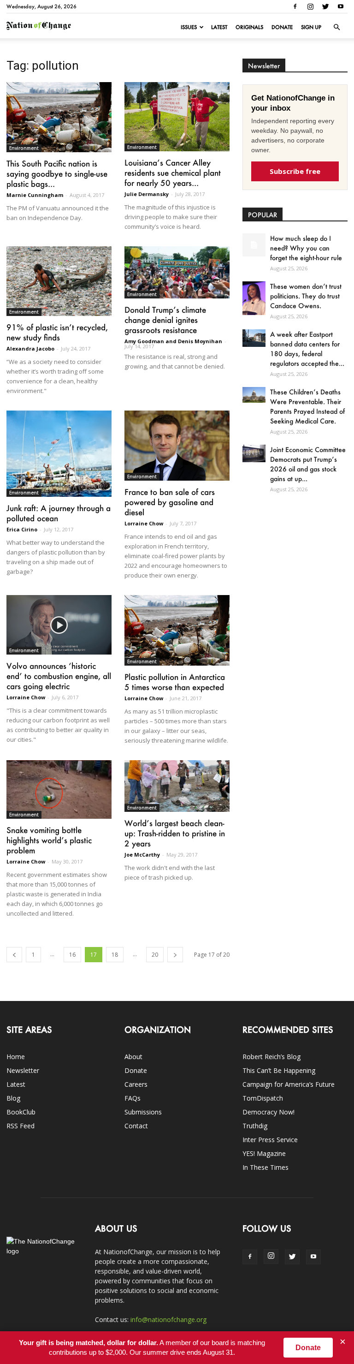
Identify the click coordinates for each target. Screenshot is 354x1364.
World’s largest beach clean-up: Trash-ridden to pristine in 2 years (174, 833)
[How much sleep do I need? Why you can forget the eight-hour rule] (254, 244)
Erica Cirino (21, 529)
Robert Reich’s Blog (271, 1056)
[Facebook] (295, 6)
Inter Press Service (270, 1139)
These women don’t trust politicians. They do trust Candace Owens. (306, 296)
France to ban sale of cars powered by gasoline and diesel (169, 502)
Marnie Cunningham (34, 194)
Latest (219, 27)
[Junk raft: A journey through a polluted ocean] (59, 453)
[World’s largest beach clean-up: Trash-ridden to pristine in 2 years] (177, 786)
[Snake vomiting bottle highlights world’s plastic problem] (59, 789)
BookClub (20, 1112)
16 (72, 955)
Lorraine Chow (143, 523)
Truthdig (254, 1125)
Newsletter (22, 1070)
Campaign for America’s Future (288, 1084)
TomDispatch (262, 1098)
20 (155, 955)
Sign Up (311, 27)
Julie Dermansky (146, 194)
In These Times (265, 1167)
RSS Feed (20, 1125)
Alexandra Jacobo (30, 348)
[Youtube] (341, 6)
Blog (13, 1098)
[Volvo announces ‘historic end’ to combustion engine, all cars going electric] (59, 624)
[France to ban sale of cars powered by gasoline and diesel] (177, 446)
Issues (189, 27)
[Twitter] (325, 6)
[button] (336, 27)
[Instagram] (310, 6)
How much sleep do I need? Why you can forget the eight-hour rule (306, 248)
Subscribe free (295, 171)
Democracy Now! (268, 1112)
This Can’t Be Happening (278, 1070)
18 (115, 955)
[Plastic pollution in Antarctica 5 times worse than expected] (177, 630)
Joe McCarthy (142, 854)
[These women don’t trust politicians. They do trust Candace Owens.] (254, 298)
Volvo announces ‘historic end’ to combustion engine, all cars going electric (58, 676)
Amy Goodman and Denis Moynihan (173, 341)
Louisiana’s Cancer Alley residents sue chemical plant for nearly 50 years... (172, 172)
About (133, 1056)
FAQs (132, 1098)
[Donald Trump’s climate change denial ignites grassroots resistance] (177, 272)
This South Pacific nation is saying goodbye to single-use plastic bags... (56, 173)
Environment (24, 148)
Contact (136, 1125)
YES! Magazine (264, 1153)
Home (15, 1056)
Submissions (143, 1112)
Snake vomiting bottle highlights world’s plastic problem (49, 840)
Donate (282, 27)
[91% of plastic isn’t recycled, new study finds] (59, 281)
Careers (136, 1084)
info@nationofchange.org (168, 1319)
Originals (249, 27)
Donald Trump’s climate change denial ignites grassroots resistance (165, 319)
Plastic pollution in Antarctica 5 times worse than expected (174, 682)
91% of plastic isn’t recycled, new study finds (57, 332)
